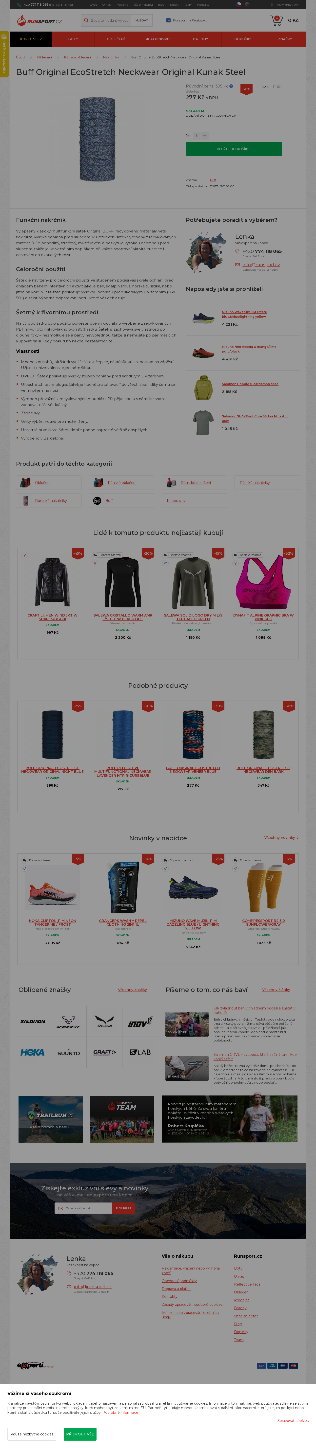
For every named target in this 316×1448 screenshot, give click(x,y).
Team (188, 4)
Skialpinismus (158, 39)
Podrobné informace (120, 1412)
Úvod (93, 4)
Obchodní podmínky (179, 1281)
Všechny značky (132, 990)
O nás (106, 4)
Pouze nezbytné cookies (31, 1434)
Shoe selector (246, 1316)
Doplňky (242, 39)
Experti (174, 4)
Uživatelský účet (287, 5)
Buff (213, 180)
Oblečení (116, 39)
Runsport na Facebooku (190, 20)
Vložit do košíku (234, 149)
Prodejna (122, 4)
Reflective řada (247, 1284)
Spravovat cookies (293, 1420)
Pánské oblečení (77, 57)
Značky (285, 39)
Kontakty (170, 1296)
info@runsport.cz (261, 264)
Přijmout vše (80, 1434)
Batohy (200, 39)
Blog (161, 4)
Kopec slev (31, 39)
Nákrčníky (111, 57)
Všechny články (276, 990)
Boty (73, 39)
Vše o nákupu (143, 4)
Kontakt (203, 4)
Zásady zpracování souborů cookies (192, 1304)
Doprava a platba (176, 1289)
